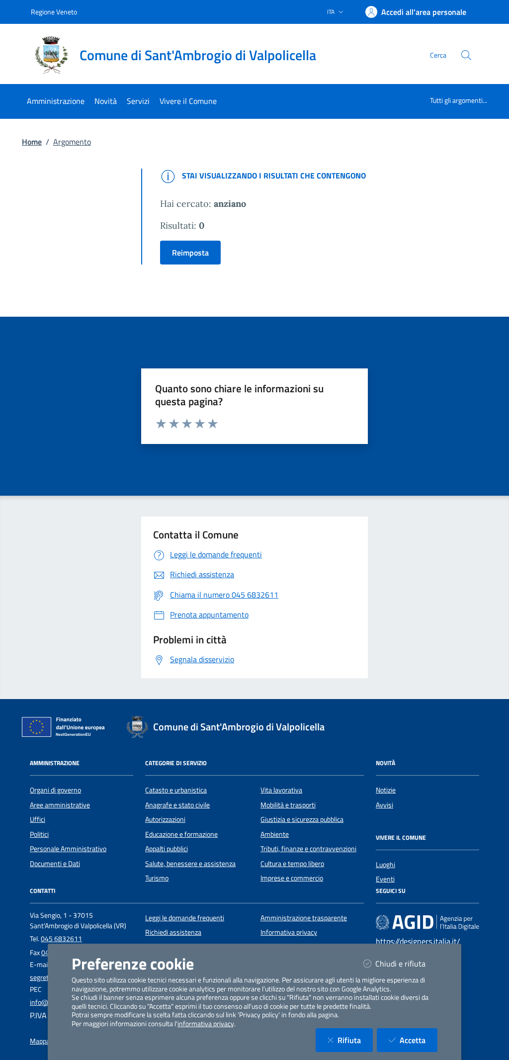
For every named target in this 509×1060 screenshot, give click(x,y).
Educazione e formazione (181, 834)
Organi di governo (55, 790)
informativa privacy (205, 1023)
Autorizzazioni (165, 819)
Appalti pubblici (166, 848)
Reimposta (190, 253)
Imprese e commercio (291, 878)
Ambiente (274, 834)
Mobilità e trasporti (288, 804)
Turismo (157, 878)
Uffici (37, 819)
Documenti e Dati (55, 863)
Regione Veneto (54, 11)
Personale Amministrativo (68, 848)
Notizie (386, 790)
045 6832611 (61, 938)
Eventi (385, 879)
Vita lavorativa (281, 790)
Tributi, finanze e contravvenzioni (308, 848)
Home (32, 142)
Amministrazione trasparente (303, 917)
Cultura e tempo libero (292, 863)
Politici (39, 834)
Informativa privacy (288, 932)
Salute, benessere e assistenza (190, 863)
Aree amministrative (60, 804)
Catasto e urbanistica (176, 790)
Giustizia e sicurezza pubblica (301, 819)
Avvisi (384, 804)
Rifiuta (355, 1040)
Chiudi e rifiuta (406, 963)
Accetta (418, 1040)
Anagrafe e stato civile (177, 804)
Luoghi (385, 864)
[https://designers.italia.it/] (427, 922)
